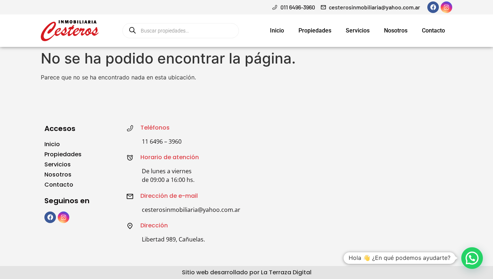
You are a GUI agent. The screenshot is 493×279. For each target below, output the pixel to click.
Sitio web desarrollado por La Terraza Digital (246, 272)
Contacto (433, 30)
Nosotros (395, 30)
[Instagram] (446, 7)
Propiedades (314, 30)
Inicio (277, 30)
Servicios (358, 30)
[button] (472, 258)
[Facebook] (433, 7)
